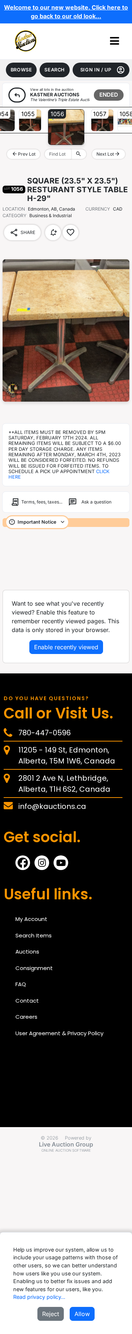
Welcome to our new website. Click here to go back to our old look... (66, 12)
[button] (114, 41)
